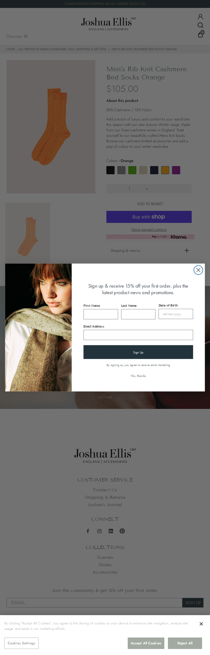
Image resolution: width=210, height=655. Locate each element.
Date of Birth (168, 305)
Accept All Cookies (146, 643)
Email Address (93, 326)
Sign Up (138, 352)
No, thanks (138, 375)
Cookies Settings (21, 643)
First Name (91, 306)
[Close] (201, 624)
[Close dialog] (198, 270)
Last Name (129, 306)
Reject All (184, 643)
